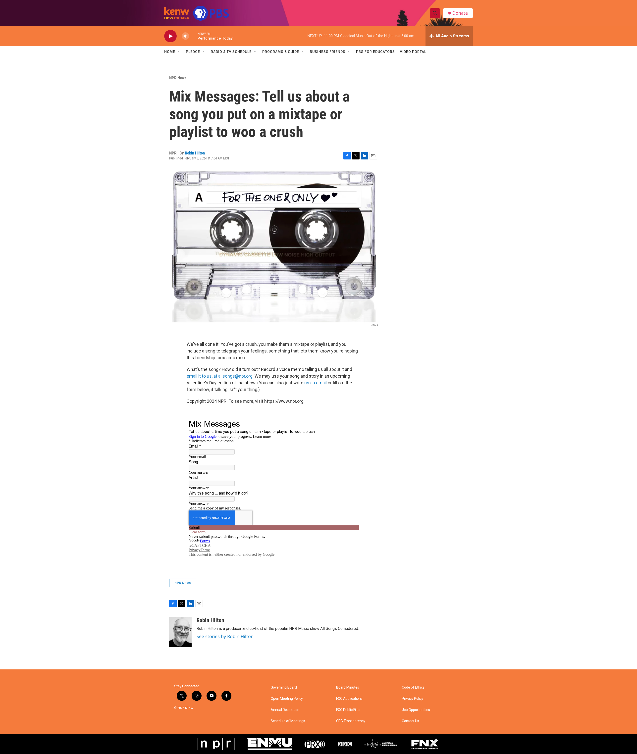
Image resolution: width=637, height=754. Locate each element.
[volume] (185, 36)
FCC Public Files (348, 710)
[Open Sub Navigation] (179, 52)
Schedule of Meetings (288, 721)
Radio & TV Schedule (231, 52)
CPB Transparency (350, 721)
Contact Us (410, 721)
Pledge (193, 52)
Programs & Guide (280, 52)
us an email (315, 382)
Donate (460, 13)
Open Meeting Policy (287, 699)
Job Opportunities (416, 710)
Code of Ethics (413, 687)
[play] (170, 36)
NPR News (178, 77)
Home (169, 52)
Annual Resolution (285, 710)
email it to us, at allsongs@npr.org (220, 376)
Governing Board (284, 687)
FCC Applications (349, 699)
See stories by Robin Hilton (225, 636)
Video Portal (413, 52)
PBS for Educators (375, 52)
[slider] (193, 36)
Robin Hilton (195, 153)
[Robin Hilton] (180, 632)
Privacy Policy (412, 699)
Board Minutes (347, 687)
